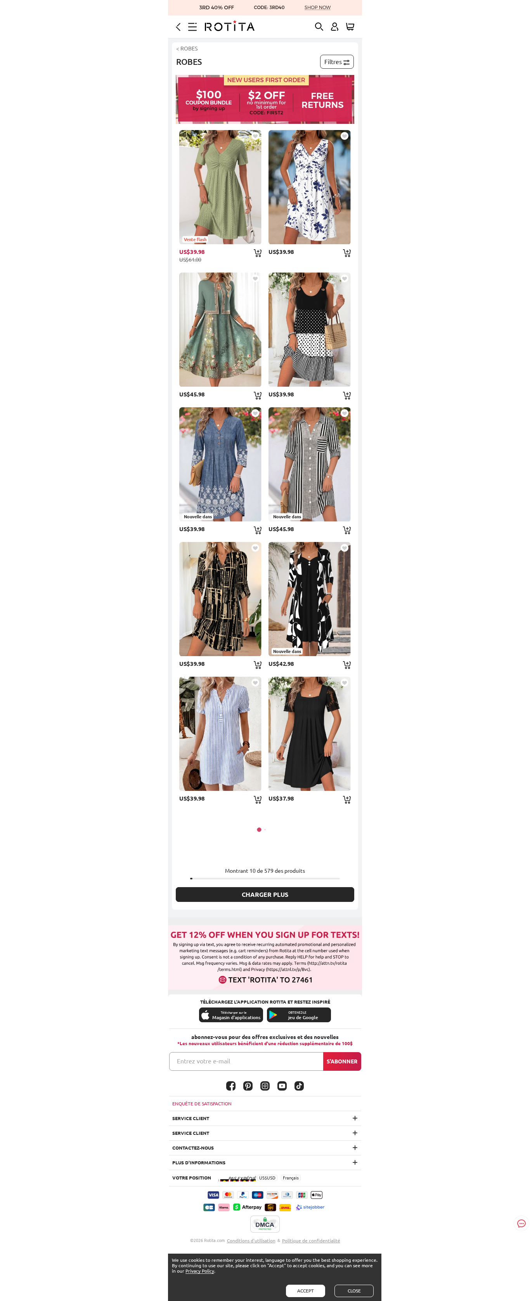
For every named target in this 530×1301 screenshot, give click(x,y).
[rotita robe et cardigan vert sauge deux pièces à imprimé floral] (220, 330)
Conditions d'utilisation (251, 1240)
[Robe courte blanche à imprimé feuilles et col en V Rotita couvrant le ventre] (309, 187)
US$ (263, 1178)
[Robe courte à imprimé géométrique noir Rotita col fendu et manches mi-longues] (220, 599)
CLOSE (354, 1290)
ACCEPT (305, 1290)
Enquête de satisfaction (202, 1103)
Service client (190, 1118)
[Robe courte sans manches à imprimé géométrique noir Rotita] (309, 330)
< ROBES (186, 48)
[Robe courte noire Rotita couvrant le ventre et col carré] (309, 734)
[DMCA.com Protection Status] (265, 1224)
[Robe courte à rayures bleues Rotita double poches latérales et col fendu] (220, 734)
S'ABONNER (342, 1061)
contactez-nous (193, 1147)
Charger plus (265, 894)
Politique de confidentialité (311, 1240)
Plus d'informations (198, 1162)
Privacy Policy (199, 1270)
